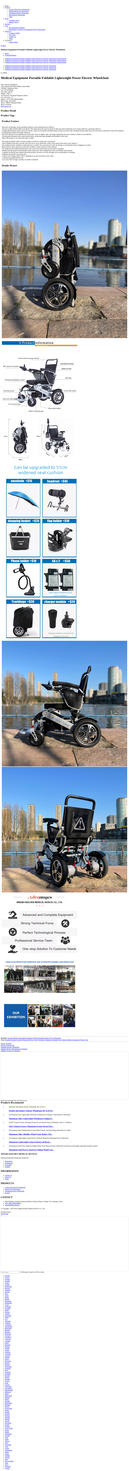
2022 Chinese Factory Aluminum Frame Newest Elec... (31, 1126)
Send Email (4, 1214)
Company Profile (14, 33)
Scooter (7, 1193)
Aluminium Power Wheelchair (14, 1191)
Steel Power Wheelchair (12, 1189)
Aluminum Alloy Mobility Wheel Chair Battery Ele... (31, 1134)
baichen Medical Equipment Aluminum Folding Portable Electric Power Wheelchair (34, 1038)
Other (10, 17)
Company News (14, 20)
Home (7, 6)
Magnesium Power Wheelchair (19, 11)
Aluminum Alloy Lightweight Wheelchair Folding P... (31, 1119)
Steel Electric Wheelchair (17, 15)
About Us (8, 31)
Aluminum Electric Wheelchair (19, 13)
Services (7, 24)
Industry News (13, 22)
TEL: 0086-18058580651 (13, 1203)
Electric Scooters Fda (7, 1045)
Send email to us (6, 106)
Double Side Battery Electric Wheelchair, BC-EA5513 (31, 1111)
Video (11, 38)
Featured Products (10, 55)
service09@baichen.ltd (12, 1205)
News (7, 18)
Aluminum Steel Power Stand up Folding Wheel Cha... (31, 1150)
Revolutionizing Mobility (17, 28)
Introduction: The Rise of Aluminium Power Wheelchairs (27, 29)
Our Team (12, 35)
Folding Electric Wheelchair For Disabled (14, 1049)
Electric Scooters (6, 1043)
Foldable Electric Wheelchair (10, 1047)
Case (6, 26)
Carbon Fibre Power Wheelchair (19, 9)
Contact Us (12, 37)
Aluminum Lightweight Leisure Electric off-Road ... (30, 1142)
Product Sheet (13, 42)
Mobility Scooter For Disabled (10, 1051)
